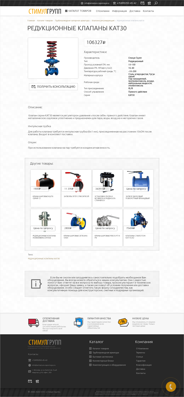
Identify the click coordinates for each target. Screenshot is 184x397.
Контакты (148, 11)
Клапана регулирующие (103, 20)
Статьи (139, 356)
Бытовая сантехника (103, 356)
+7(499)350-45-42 (39, 360)
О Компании (102, 11)
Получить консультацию (56, 86)
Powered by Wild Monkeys (38, 394)
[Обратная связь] (30, 381)
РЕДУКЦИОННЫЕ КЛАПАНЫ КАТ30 (44, 258)
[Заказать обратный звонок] (37, 381)
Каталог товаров (80, 11)
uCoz (60, 394)
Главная (31, 20)
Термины (140, 352)
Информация (119, 11)
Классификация (144, 365)
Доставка (134, 11)
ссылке (133, 394)
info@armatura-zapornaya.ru (97, 3)
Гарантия (140, 360)
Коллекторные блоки (103, 360)
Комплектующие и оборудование (109, 365)
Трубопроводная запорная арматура (72, 20)
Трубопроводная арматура (106, 352)
